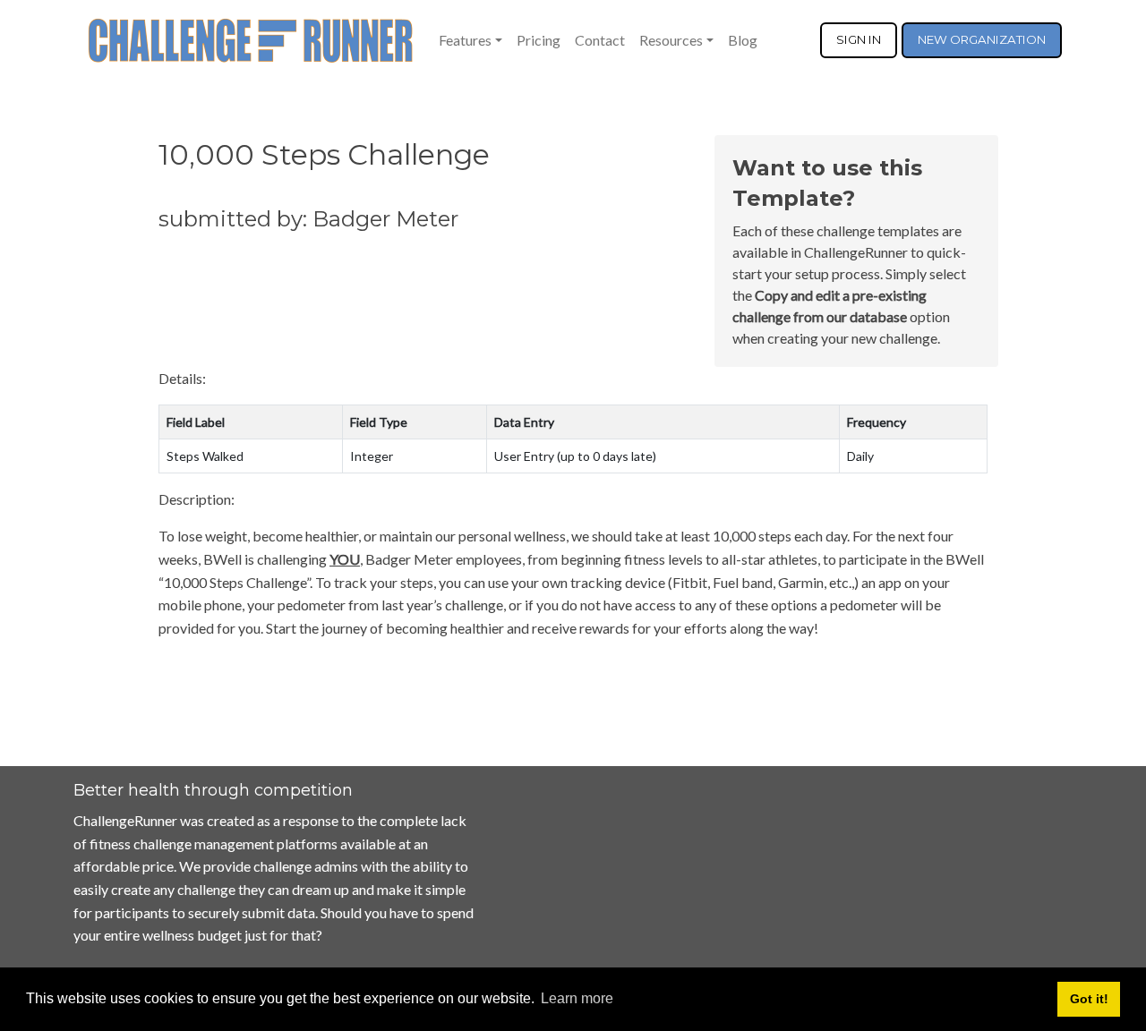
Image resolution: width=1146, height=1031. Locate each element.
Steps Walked (205, 456)
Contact (600, 39)
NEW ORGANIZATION (982, 39)
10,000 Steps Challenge (324, 154)
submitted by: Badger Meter (308, 219)
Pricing (538, 39)
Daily (860, 456)
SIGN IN (858, 39)
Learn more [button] (577, 998)
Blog (742, 39)
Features (465, 39)
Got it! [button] (1089, 999)
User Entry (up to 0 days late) (575, 456)
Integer (371, 456)
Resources (671, 39)
